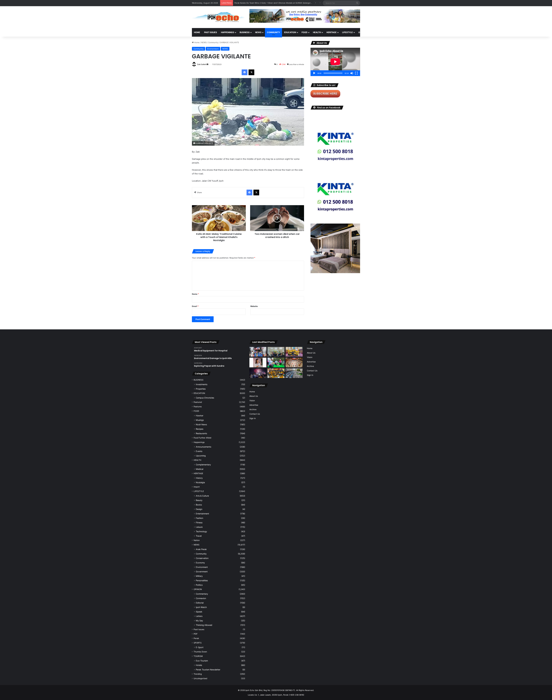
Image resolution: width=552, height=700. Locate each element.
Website (254, 306)
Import (197, 487)
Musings (200, 420)
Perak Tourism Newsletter (208, 669)
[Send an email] (207, 64)
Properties (201, 389)
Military (199, 576)
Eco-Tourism (202, 660)
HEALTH (317, 32)
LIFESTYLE (347, 32)
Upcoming (201, 455)
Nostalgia (200, 482)
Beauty (199, 500)
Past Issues (210, 32)
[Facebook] (244, 72)
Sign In (252, 418)
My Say (199, 620)
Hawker (199, 415)
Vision (252, 400)
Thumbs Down (200, 652)
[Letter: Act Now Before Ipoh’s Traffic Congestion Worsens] (294, 373)
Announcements (203, 447)
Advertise (253, 405)
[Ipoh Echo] (218, 17)
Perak (196, 638)
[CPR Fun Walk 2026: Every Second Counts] (276, 362)
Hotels (199, 665)
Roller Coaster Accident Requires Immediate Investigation (260, 3)
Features (198, 406)
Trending (198, 674)
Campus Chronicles (205, 398)
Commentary (202, 594)
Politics (199, 585)
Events (199, 451)
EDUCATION (290, 32)
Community (213, 42)
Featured (198, 402)
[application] (335, 62)
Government (202, 571)
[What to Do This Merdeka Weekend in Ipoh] (257, 373)
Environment (213, 49)
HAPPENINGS (227, 32)
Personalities (202, 580)
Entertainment (202, 513)
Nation (197, 540)
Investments (201, 384)
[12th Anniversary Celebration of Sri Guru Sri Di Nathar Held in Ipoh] (276, 373)
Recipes (199, 429)
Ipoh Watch (201, 607)
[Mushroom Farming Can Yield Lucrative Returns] (276, 352)
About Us (253, 396)
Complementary (203, 464)
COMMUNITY (273, 32)
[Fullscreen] (356, 73)
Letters (199, 616)
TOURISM (389, 32)
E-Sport (199, 647)
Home (197, 32)
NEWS (258, 32)
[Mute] (351, 73)
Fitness (199, 522)
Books (199, 504)
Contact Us (254, 414)
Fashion (199, 518)
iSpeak (199, 611)
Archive (252, 409)
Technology (201, 531)
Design (199, 509)
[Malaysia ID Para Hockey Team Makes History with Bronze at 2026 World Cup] (257, 352)
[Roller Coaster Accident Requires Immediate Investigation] (257, 362)
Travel (199, 536)
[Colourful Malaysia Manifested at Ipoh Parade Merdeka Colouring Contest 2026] (294, 362)
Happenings (199, 442)
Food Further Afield (202, 438)
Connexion (201, 598)
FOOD (304, 32)
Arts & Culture (202, 496)
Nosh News (201, 424)
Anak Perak (201, 549)
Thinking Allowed (204, 625)
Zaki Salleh (201, 64)
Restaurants (201, 433)
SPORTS (376, 32)
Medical (199, 469)
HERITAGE (331, 32)
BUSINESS (245, 32)
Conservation (202, 558)
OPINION (362, 32)
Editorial (200, 603)
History (199, 478)
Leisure (199, 527)
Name (195, 294)
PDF (196, 634)
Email (195, 306)
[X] (251, 72)
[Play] (314, 73)
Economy (200, 562)
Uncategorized (200, 678)
